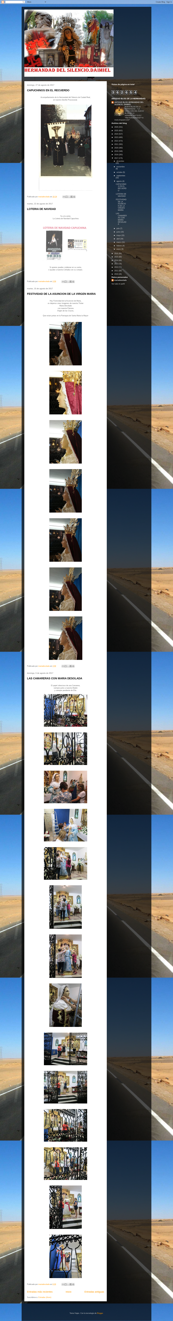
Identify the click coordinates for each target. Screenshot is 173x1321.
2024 (116, 134)
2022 (116, 141)
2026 (116, 127)
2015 (116, 257)
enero (119, 249)
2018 (116, 155)
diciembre (120, 161)
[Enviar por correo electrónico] (64, 196)
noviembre (121, 167)
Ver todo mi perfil (118, 284)
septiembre (121, 176)
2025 (116, 131)
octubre (120, 172)
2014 (116, 260)
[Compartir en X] (69, 196)
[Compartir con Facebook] (71, 196)
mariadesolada (120, 280)
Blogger (100, 1313)
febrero (119, 246)
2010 (116, 274)
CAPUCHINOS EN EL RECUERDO (48, 90)
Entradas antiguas (94, 1291)
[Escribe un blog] (66, 196)
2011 (116, 271)
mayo (119, 235)
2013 (116, 264)
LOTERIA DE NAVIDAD (41, 208)
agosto (119, 181)
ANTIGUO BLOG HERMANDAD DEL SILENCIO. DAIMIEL (129, 103)
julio (118, 228)
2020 (116, 148)
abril (118, 239)
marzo (119, 242)
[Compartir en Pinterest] (74, 196)
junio (119, 232)
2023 (116, 137)
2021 (116, 144)
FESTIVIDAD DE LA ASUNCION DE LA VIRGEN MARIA (61, 293)
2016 (116, 253)
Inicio (68, 1291)
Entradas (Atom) (44, 1297)
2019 (116, 151)
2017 (116, 158)
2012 (116, 267)
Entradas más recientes (40, 1291)
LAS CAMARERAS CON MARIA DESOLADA (54, 678)
